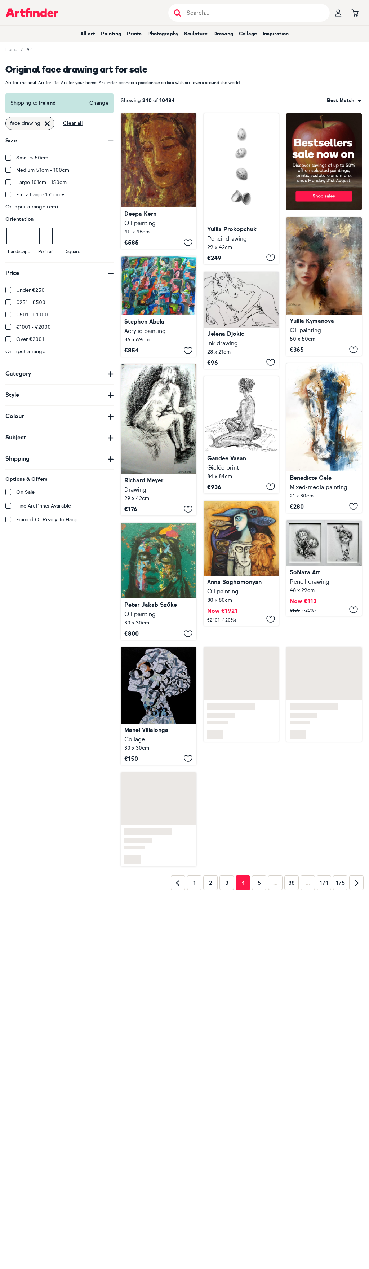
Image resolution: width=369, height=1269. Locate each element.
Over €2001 (30, 339)
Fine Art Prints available (43, 506)
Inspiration (276, 34)
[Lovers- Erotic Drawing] (241, 320)
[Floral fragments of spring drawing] (324, 568)
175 (340, 883)
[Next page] (356, 882)
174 (324, 883)
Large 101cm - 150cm (41, 182)
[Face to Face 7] (324, 438)
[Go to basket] (355, 12)
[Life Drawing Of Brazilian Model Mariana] (241, 434)
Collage (248, 34)
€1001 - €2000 (33, 327)
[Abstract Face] (158, 181)
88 (291, 883)
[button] (344, 100)
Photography (162, 34)
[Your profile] (338, 12)
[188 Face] (158, 706)
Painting (111, 34)
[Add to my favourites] (188, 242)
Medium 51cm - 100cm (42, 170)
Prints (134, 34)
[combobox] (344, 100)
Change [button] (98, 103)
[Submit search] (177, 13)
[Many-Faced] (241, 563)
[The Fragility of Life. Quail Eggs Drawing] (241, 188)
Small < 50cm (32, 158)
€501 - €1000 (32, 315)
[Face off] (158, 306)
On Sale (25, 492)
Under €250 (30, 290)
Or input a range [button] (25, 351)
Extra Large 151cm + (40, 195)
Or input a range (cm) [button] (31, 207)
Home (11, 49)
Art (30, 49)
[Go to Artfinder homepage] (32, 13)
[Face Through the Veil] (324, 286)
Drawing (223, 34)
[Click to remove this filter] (47, 123)
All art (87, 34)
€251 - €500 (30, 302)
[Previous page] (178, 882)
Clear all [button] (73, 123)
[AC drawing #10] (158, 439)
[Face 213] (158, 581)
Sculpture (196, 34)
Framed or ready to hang (47, 520)
